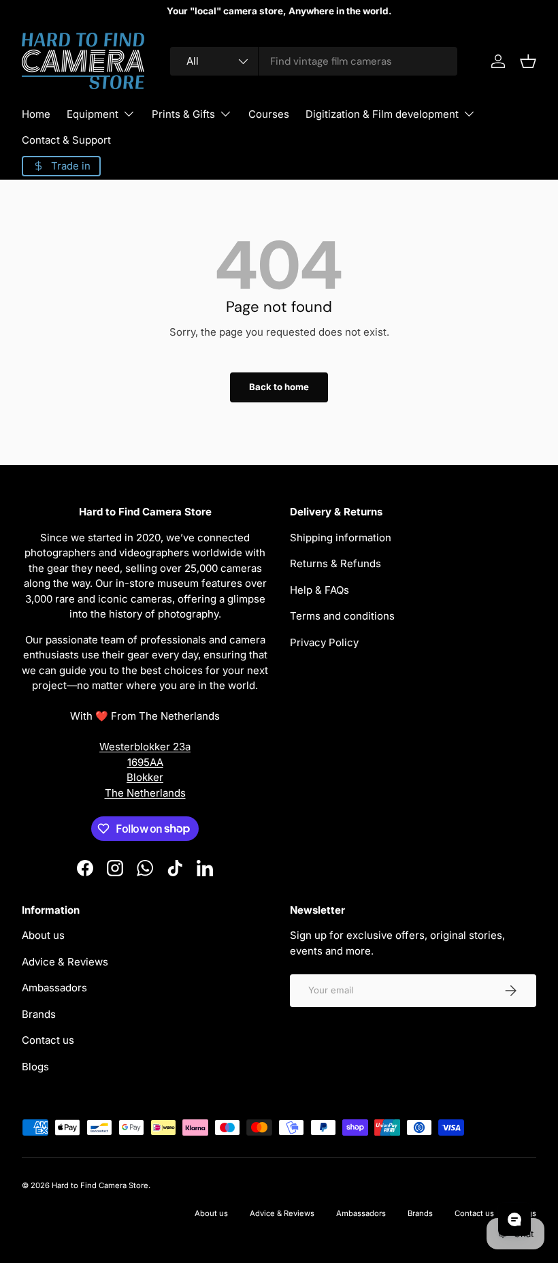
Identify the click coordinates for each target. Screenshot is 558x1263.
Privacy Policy (324, 642)
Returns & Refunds (335, 563)
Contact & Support (66, 139)
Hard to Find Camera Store (100, 1185)
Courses (268, 114)
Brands (39, 1014)
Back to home (279, 386)
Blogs (35, 1066)
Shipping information (340, 537)
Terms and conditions (342, 615)
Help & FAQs (319, 589)
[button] (528, 61)
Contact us (48, 1040)
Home (36, 114)
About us (43, 935)
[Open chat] (514, 1219)
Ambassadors (54, 987)
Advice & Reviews (65, 961)
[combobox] (313, 61)
